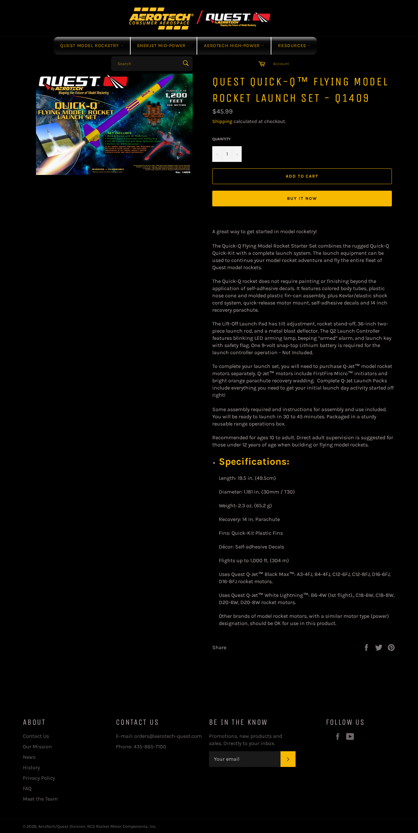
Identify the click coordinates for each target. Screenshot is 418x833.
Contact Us (36, 736)
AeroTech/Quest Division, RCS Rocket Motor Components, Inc (97, 826)
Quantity (221, 139)
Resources (293, 45)
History (31, 767)
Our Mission (37, 746)
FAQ (27, 788)
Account (281, 63)
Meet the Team (40, 799)
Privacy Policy (39, 778)
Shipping (222, 121)
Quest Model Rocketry (90, 45)
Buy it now (302, 198)
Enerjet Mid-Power (162, 45)
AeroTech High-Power (232, 45)
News (29, 757)
